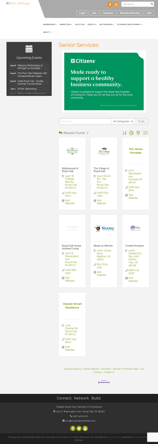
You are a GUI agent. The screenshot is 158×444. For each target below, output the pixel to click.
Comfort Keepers (134, 245)
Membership (49, 25)
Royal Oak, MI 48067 (80, 411)
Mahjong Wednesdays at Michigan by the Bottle (30, 66)
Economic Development (129, 25)
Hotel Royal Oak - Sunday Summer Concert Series (31, 81)
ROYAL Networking (27, 88)
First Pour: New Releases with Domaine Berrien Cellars (32, 73)
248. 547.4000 (80, 416)
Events (91, 25)
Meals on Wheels (103, 245)
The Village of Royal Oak (101, 169)
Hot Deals (105, 369)
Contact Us (109, 372)
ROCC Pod (80, 25)
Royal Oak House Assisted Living (71, 247)
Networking (106, 25)
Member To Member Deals (125, 369)
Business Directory (72, 369)
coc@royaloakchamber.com (80, 421)
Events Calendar (91, 369)
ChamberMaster (141, 437)
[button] (60, 133)
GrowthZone (113, 437)
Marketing (65, 25)
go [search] (142, 121)
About (46, 32)
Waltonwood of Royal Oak (70, 169)
